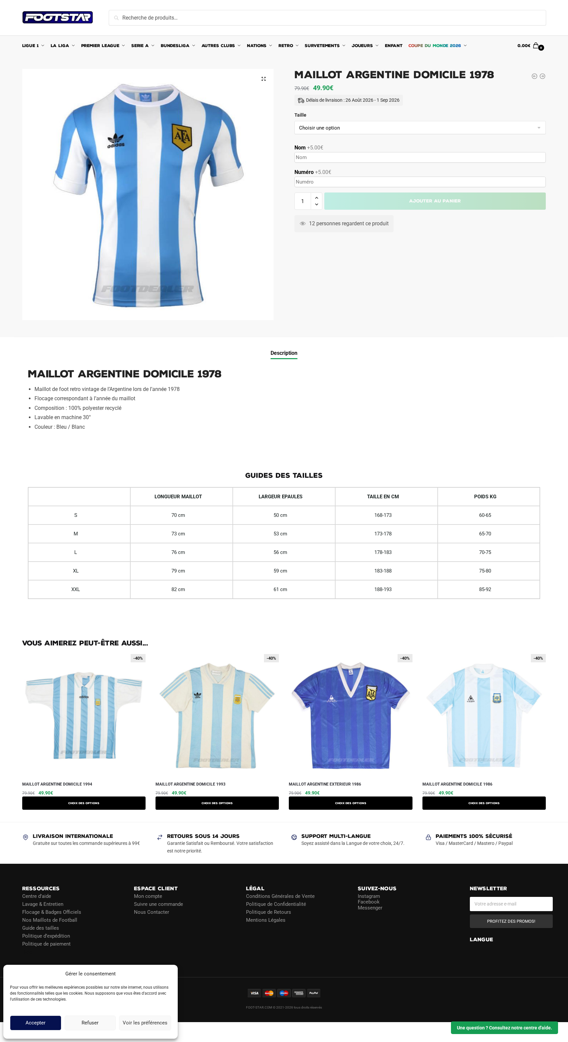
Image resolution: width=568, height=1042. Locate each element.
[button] (263, 79)
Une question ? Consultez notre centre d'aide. (504, 1027)
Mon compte (148, 896)
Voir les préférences (145, 1023)
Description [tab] (284, 353)
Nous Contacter (151, 912)
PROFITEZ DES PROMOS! (511, 920)
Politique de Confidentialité (276, 904)
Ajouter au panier (435, 200)
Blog (27, 952)
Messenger (370, 907)
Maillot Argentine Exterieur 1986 (325, 784)
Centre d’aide (36, 896)
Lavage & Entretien (42, 904)
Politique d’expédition (46, 936)
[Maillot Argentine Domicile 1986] (542, 76)
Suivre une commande (158, 904)
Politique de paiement (46, 944)
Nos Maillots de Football (49, 920)
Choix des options (83, 803)
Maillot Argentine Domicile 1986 (457, 784)
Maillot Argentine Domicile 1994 (57, 784)
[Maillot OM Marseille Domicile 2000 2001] (534, 76)
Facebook (369, 902)
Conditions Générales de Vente (280, 896)
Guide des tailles (40, 928)
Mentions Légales (265, 920)
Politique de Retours (268, 912)
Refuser (90, 1023)
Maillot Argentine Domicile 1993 (190, 784)
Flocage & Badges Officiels (51, 912)
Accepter (35, 1023)
